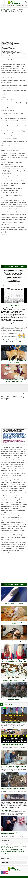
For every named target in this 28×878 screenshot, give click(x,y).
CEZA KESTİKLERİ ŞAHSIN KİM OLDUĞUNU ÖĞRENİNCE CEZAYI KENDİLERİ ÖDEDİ (12, 745)
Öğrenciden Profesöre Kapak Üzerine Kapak (14, 285)
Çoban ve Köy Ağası (6, 810)
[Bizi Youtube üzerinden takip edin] (7, 872)
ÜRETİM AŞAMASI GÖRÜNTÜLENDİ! (14, 603)
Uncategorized (9, 9)
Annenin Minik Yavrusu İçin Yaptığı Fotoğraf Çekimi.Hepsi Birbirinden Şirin (14, 380)
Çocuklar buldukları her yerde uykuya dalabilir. (14, 641)
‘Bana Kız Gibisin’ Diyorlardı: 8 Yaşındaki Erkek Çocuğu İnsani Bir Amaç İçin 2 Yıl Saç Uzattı (14, 660)
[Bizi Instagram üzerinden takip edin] (4, 872)
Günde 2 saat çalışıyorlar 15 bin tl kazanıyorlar (16, 5)
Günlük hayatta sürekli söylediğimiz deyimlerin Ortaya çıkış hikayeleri (14, 304)
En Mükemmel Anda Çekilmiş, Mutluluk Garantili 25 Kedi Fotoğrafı (14, 361)
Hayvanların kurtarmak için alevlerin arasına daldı (13, 788)
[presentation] (1, 5)
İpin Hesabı (14, 323)
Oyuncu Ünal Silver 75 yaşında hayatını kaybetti (13, 766)
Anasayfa (3, 9)
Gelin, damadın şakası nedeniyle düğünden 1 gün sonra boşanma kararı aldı (14, 832)
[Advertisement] (14, 27)
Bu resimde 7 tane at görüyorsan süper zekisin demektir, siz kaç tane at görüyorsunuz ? (14, 679)
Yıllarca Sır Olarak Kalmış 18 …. (14, 341)
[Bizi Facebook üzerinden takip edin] (2, 872)
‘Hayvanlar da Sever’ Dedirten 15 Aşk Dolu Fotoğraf (14, 622)
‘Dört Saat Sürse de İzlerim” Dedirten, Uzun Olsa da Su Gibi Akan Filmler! (14, 698)
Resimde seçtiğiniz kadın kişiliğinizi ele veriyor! (13, 722)
